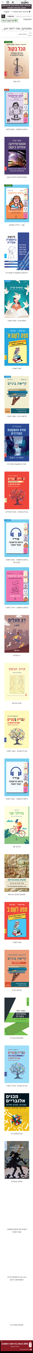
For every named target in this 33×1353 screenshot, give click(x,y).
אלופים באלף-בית (16, 1325)
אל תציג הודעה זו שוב (25, 1349)
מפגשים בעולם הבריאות (16, 894)
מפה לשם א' (16, 368)
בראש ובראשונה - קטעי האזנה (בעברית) (17, 561)
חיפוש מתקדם (27, 19)
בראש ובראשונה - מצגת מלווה (17, 129)
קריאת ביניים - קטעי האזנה (17, 416)
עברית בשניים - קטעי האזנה (17, 751)
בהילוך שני (17, 846)
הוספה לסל (17, 76)
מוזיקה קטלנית (16, 1181)
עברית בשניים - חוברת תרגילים (17, 512)
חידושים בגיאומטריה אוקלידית (17, 272)
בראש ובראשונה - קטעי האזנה (17, 799)
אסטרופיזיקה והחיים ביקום (16, 177)
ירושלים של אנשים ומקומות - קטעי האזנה (16, 1230)
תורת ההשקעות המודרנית (16, 464)
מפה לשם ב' (16, 942)
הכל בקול (16, 81)
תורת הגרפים (16, 703)
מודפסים (11, 16)
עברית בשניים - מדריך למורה (16, 1085)
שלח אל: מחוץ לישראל (20, 12)
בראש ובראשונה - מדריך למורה (16, 607)
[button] (14, 34)
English (7, 12)
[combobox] (23, 16)
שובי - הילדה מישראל (17, 225)
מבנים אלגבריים (17, 1133)
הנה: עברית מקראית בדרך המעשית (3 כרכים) (16, 1278)
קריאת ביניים (16, 990)
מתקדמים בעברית (16, 1038)
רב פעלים (16, 655)
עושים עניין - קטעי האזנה (17, 320)
